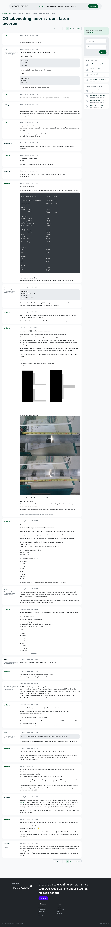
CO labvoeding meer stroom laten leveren (43, 13)
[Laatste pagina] (73, 28)
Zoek (102, 52)
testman (7, 843)
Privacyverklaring (104, 923)
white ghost (8, 105)
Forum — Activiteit (91, 60)
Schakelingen (42, 909)
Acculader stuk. (94, 74)
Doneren (43, 898)
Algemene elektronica (24, 13)
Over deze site (61, 909)
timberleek (7, 36)
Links (40, 913)
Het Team (59, 907)
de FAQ (91, 32)
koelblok (22, 802)
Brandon (7, 797)
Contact (41, 915)
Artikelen (41, 907)
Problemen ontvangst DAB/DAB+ (99, 64)
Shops (67, 6)
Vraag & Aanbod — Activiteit (94, 86)
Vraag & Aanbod (51, 6)
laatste (78, 28)
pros (5, 49)
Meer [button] (72, 6)
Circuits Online (6, 13)
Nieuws (60, 6)
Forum (41, 6)
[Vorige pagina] (57, 28)
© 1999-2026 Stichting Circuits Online (12, 923)
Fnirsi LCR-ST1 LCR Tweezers (97, 95)
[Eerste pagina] (54, 28)
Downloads (42, 911)
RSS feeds (59, 913)
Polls (58, 911)
